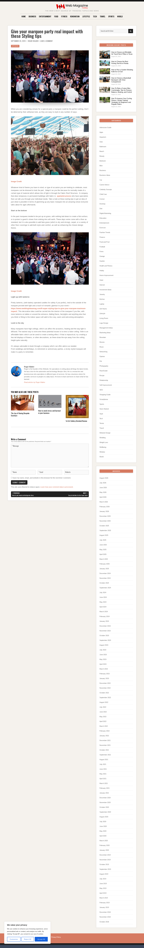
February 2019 (105, 902)
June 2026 (103, 487)
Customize (14, 939)
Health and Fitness (106, 266)
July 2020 (103, 821)
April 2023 (103, 664)
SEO (101, 390)
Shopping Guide (105, 394)
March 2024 (104, 611)
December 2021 (105, 740)
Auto (101, 142)
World (120, 16)
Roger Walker (33, 41)
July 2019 (103, 879)
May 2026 (103, 492)
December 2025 (105, 516)
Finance (102, 237)
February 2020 (105, 845)
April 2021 (103, 778)
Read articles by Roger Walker (34, 382)
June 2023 (103, 654)
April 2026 (103, 497)
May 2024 (103, 602)
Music (102, 347)
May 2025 (103, 549)
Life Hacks (103, 309)
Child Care (103, 194)
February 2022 (105, 731)
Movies (102, 342)
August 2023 (104, 645)
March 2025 (104, 559)
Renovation (74, 16)
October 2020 (104, 807)
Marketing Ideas (105, 332)
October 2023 (104, 635)
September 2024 (105, 588)
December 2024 (105, 573)
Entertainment (45, 16)
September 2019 (105, 869)
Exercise (103, 228)
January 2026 (104, 511)
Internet (102, 285)
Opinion (15, 46)
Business (32, 16)
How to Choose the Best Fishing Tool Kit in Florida (119, 62)
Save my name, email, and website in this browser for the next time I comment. (42, 478)
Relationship (104, 380)
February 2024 (105, 616)
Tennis (102, 423)
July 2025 (103, 540)
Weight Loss (104, 442)
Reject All (27, 939)
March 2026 (104, 502)
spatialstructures (64, 196)
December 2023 (105, 626)
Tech (95, 16)
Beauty (102, 156)
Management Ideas (106, 328)
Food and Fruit (104, 242)
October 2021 (104, 750)
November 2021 (105, 745)
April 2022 (103, 721)
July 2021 (103, 764)
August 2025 (104, 535)
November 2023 (105, 631)
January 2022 (104, 736)
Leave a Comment (46, 41)
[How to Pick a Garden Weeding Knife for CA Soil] (105, 71)
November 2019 (105, 860)
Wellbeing (103, 447)
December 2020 (105, 798)
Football (102, 247)
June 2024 (103, 597)
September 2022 (105, 697)
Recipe (102, 375)
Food (56, 16)
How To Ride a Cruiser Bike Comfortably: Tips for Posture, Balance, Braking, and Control (121, 90)
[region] (27, 933)
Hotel (101, 280)
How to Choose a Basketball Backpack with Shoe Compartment (121, 80)
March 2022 (104, 726)
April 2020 (103, 836)
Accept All (41, 939)
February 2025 (105, 564)
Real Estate (104, 371)
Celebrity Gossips (106, 189)
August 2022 (104, 702)
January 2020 (104, 850)
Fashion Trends (105, 232)
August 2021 (104, 759)
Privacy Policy (56, 937)
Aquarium (103, 137)
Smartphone (104, 399)
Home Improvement (106, 275)
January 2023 (104, 678)
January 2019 (104, 907)
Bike (101, 166)
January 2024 (104, 621)
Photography (104, 366)
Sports (111, 16)
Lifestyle (86, 16)
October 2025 (104, 526)
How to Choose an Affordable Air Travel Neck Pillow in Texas (122, 53)
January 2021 (104, 793)
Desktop (102, 204)
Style (101, 414)
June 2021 (103, 769)
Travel (102, 16)
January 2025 (104, 568)
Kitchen (102, 299)
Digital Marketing (105, 213)
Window (102, 452)
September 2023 (105, 640)
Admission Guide (105, 127)
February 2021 (105, 788)
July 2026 (103, 483)
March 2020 (104, 840)
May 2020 (103, 831)
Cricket (102, 199)
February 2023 (105, 674)
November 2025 (105, 521)
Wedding (103, 437)
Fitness (64, 16)
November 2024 (105, 578)
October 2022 (104, 693)
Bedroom (103, 161)
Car (101, 180)
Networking (103, 352)
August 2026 (104, 478)
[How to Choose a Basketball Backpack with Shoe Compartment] (105, 79)
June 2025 (103, 545)
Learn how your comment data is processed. (56, 487)
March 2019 (104, 898)
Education (103, 218)
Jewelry (102, 294)
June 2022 (103, 712)
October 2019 (104, 864)
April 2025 (103, 554)
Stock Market (104, 409)
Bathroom (103, 146)
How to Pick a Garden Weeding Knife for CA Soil (122, 70)
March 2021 (104, 783)
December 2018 (105, 912)
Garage (102, 256)
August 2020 (104, 817)
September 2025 (105, 530)
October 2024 (104, 583)
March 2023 (104, 669)
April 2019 (103, 893)
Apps (101, 132)
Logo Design (104, 323)
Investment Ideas (105, 290)
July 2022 (103, 707)
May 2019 (103, 888)
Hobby (102, 270)
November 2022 (105, 688)
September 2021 (105, 755)
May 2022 (103, 716)
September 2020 (105, 812)
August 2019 (104, 874)
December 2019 (105, 855)
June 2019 (103, 883)
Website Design (105, 433)
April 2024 (103, 607)
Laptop (102, 304)
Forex (102, 251)
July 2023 (103, 650)
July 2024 (103, 592)
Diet (101, 208)
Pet (101, 361)
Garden (102, 261)
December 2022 (105, 683)
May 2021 (103, 774)
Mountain (103, 337)
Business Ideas (105, 175)
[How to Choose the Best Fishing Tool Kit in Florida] (105, 63)
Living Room (104, 318)
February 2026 (105, 506)
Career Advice (104, 185)
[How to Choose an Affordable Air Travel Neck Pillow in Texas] (105, 55)
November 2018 (105, 917)
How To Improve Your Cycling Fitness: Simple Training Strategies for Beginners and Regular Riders (121, 101)
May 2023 (103, 659)
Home (24, 16)
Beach (102, 151)
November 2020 (105, 802)
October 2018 (104, 922)
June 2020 (103, 826)
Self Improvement (106, 385)
